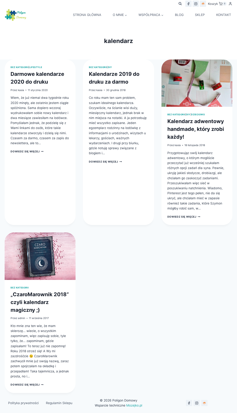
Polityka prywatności (23, 403)
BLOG (179, 15)
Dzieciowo (198, 114)
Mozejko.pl (134, 405)
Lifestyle (35, 67)
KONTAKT (223, 15)
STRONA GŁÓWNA (87, 15)
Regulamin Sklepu (59, 403)
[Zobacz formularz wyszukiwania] (180, 3)
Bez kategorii (20, 67)
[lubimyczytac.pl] (203, 4)
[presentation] (196, 83)
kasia (21, 90)
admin (21, 318)
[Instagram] (196, 4)
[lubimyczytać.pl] (204, 403)
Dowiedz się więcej (27, 151)
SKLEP (200, 15)
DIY (110, 67)
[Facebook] (188, 4)
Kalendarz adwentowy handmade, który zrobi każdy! (195, 129)
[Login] (230, 4)
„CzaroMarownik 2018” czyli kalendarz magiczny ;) (40, 302)
